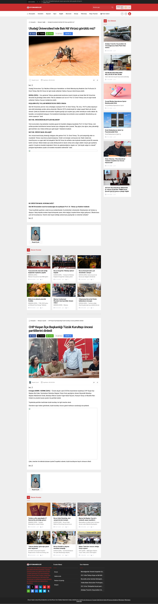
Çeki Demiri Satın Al (102, 600)
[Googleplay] (40, 591)
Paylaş (33, 33)
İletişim (56, 585)
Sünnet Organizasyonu (33, 577)
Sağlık (43, 22)
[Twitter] (32, 587)
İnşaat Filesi (47, 575)
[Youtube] (44, 587)
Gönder (51, 33)
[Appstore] (36, 591)
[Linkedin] (40, 587)
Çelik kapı (79, 601)
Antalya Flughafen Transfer (42, 569)
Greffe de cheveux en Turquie (87, 600)
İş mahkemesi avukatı (40, 579)
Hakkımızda (57, 576)
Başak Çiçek (35, 80)
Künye (56, 572)
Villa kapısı (121, 600)
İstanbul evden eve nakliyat (35, 571)
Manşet (40, 22)
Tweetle (42, 33)
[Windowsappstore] (44, 591)
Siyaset (44, 320)
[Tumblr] (48, 591)
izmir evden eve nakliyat (34, 567)
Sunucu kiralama (113, 600)
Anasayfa (33, 22)
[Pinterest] (48, 587)
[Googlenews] (32, 591)
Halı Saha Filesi (44, 577)
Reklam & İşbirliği (59, 580)
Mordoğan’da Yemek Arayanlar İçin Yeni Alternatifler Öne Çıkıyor (59, 2)
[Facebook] (28, 587)
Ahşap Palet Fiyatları (37, 575)
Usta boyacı (30, 579)
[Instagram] (36, 587)
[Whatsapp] (28, 591)
